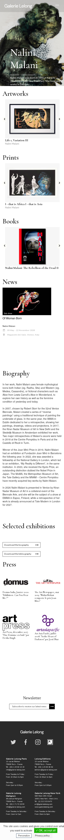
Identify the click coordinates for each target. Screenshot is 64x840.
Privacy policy (42, 835)
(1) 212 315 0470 (45, 801)
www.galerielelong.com (44, 807)
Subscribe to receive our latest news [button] (29, 706)
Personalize (24, 835)
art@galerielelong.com (43, 804)
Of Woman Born (12, 318)
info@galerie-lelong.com (15, 770)
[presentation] (5, 119)
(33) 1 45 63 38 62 (45, 767)
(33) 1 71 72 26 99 (17, 804)
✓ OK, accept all (46, 830)
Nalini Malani (12, 143)
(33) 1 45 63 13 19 (17, 767)
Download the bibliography (17, 554)
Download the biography (16, 545)
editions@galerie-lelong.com (46, 770)
